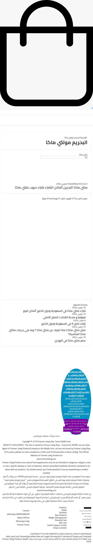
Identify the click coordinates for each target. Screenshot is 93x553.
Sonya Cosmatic (60, 528)
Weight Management (58, 518)
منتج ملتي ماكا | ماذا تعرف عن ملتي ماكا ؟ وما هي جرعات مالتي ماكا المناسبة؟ (47, 331)
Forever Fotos (87, 525)
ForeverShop (72, 184)
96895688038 (18, 514)
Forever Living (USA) (85, 510)
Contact (26, 511)
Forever (85, 522)
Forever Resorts (86, 519)
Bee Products (61, 515)
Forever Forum (23, 525)
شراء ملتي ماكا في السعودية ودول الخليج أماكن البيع (54, 310)
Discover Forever (86, 513)
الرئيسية (84, 137)
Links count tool (12, 536)
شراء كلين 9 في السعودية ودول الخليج (63, 323)
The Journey (87, 516)
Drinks (64, 510)
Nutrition (63, 512)
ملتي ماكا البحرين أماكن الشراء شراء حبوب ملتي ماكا (51, 187)
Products (63, 507)
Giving (89, 522)
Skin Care (63, 523)
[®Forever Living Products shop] (13, 120)
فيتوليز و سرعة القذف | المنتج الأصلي (64, 317)
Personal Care (61, 520)
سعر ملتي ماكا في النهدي (70, 340)
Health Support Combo (57, 525)
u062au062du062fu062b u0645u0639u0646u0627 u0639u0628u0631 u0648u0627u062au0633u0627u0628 (76, 426)
